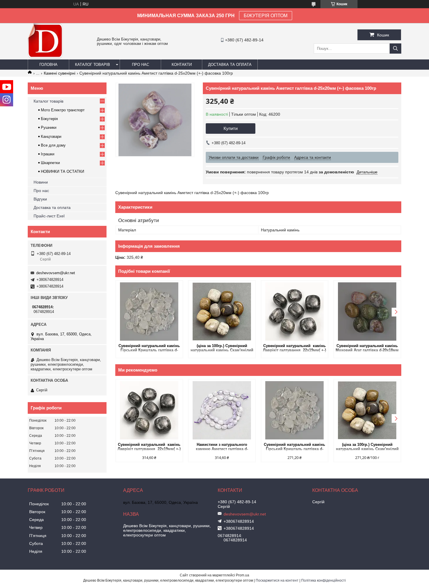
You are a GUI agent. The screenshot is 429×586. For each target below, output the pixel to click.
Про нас (140, 64)
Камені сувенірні (59, 73)
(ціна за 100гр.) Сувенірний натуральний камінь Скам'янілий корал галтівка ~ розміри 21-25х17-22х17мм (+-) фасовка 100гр (222, 348)
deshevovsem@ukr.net (55, 273)
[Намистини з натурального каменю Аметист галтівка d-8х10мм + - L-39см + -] (222, 410)
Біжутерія (49, 119)
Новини (41, 182)
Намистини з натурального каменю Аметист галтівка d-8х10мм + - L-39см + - (222, 447)
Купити (231, 128)
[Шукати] (395, 48)
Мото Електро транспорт (63, 110)
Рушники (48, 127)
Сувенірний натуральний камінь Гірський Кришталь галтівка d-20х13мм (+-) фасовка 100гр (149, 348)
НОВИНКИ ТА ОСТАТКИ (62, 171)
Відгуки (40, 199)
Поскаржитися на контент (277, 580)
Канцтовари (51, 136)
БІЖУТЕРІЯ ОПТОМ (265, 15)
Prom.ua (242, 575)
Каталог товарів (92, 64)
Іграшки (47, 154)
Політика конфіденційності (323, 580)
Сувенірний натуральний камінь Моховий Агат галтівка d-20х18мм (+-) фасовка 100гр (367, 348)
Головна (48, 64)
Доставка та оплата (230, 64)
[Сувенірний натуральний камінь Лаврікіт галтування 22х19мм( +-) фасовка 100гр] (294, 311)
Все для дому (53, 145)
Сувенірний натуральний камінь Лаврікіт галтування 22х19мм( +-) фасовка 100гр (294, 348)
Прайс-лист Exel (49, 216)
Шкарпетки (50, 163)
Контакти (182, 64)
